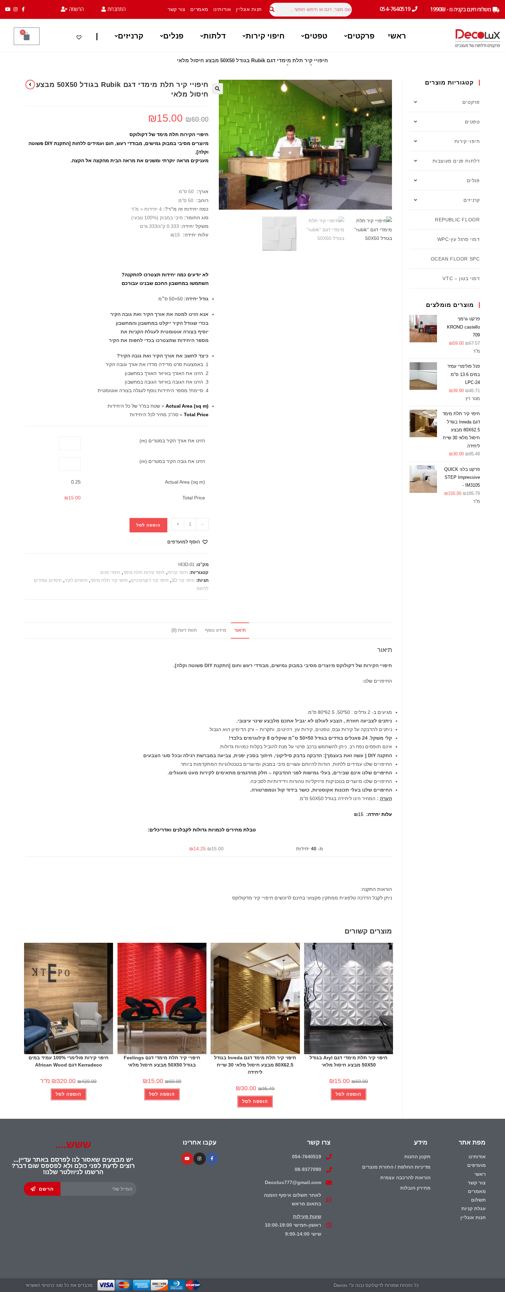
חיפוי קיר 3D (183, 580)
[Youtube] (8, 9)
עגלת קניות (473, 1208)
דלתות (214, 36)
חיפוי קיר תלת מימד (109, 580)
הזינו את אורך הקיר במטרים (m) (172, 440)
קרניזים (130, 36)
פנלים (173, 36)
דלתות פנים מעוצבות (456, 161)
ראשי (397, 36)
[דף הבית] (316, 65)
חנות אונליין (249, 9)
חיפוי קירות (265, 36)
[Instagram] (15, 9)
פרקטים (360, 36)
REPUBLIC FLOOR (457, 219)
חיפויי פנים (110, 572)
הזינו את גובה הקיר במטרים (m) (172, 461)
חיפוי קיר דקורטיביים (150, 580)
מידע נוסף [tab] (215, 630)
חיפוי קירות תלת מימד (144, 572)
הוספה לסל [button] (348, 1094)
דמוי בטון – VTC (461, 278)
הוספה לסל (148, 525)
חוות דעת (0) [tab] (184, 630)
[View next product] (30, 84)
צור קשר (177, 9)
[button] (357, 36)
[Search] (272, 9)
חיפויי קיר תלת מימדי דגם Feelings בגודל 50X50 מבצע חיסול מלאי (162, 1061)
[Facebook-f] (23, 9)
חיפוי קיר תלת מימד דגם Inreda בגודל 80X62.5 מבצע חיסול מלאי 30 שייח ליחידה (255, 1065)
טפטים (315, 36)
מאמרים (199, 9)
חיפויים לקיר (76, 580)
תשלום (478, 1200)
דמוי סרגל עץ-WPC (458, 239)
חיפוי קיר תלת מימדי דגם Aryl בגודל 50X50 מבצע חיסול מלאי (349, 1061)
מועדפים (476, 1165)
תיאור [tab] (240, 630)
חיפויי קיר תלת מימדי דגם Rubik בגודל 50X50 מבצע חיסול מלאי (236, 65)
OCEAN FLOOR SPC (455, 259)
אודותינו (222, 9)
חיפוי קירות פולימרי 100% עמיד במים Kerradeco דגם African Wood (69, 1061)
